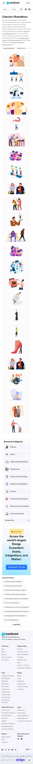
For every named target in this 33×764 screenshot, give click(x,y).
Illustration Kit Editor (7, 676)
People (12, 454)
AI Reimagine (5, 689)
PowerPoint (20, 681)
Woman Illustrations (23, 48)
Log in (28, 3)
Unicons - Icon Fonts (23, 665)
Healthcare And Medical (18, 484)
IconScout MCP (5, 694)
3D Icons (19, 649)
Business (13, 447)
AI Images (20, 657)
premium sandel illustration (14, 581)
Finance (13, 491)
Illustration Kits (21, 660)
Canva (19, 678)
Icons (18, 662)
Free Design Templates (24, 668)
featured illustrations (15, 40)
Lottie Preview (5, 697)
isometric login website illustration (16, 594)
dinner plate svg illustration (14, 586)
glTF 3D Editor (5, 678)
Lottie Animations (22, 652)
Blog (2, 649)
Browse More (9, 520)
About (3, 652)
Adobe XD (20, 689)
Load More (16, 624)
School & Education (17, 513)
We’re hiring (5, 660)
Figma (19, 676)
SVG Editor (4, 681)
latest (4, 40)
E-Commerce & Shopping (19, 499)
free (15, 20)
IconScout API (5, 692)
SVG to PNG (5, 686)
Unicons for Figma (22, 686)
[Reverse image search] (21, 9)
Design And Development (19, 462)
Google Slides (21, 684)
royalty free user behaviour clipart (16, 590)
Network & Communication (19, 506)
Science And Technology (18, 476)
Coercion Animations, (18, 42)
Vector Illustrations (22, 654)
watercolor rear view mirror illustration (17, 607)
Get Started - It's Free (16, 567)
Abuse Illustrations (8, 48)
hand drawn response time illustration (17, 598)
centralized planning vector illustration (17, 611)
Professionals (14, 469)
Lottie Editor (5, 684)
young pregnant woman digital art (16, 615)
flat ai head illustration (12, 603)
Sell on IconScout (6, 657)
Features (4, 654)
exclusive (21, 38)
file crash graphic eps (12, 620)
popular (27, 38)
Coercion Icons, (6, 44)
